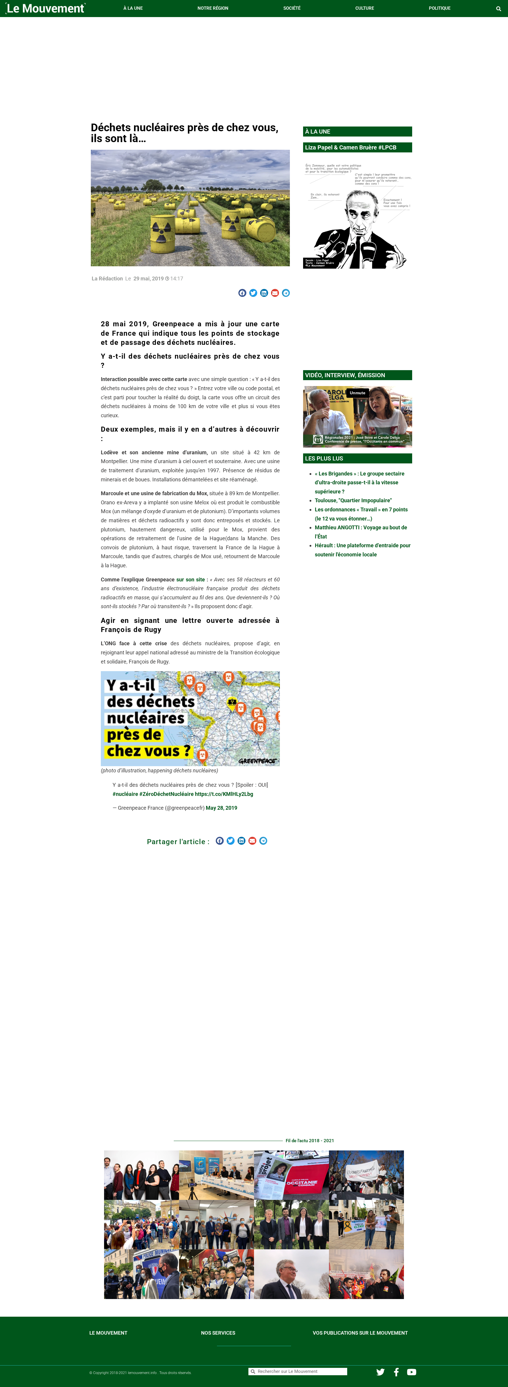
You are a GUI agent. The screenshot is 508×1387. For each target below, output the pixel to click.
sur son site (190, 579)
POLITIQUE (439, 8)
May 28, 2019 (221, 808)
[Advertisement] (254, 67)
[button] (498, 8)
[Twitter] (380, 1372)
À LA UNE (133, 8)
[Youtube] (411, 1372)
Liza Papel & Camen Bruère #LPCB (351, 147)
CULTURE (364, 8)
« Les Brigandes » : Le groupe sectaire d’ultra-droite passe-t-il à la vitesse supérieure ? (360, 482)
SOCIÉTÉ (291, 8)
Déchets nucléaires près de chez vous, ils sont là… (184, 133)
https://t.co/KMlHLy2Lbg (224, 794)
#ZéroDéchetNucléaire (166, 794)
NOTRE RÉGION (213, 8)
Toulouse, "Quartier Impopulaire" (353, 500)
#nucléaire (125, 794)
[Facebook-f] (396, 1372)
